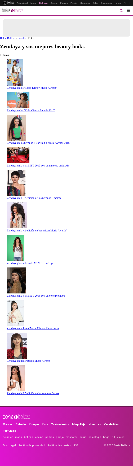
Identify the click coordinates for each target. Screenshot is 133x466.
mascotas (72, 437)
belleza (28, 437)
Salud (95, 3)
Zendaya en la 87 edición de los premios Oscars (33, 393)
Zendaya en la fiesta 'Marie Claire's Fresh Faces (33, 328)
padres (49, 437)
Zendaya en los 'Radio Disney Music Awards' (32, 87)
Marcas (8, 424)
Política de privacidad (32, 445)
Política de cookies (59, 445)
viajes (120, 437)
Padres (64, 3)
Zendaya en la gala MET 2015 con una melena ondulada (38, 165)
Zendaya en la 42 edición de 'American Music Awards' (37, 230)
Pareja (73, 3)
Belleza (43, 3)
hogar (106, 437)
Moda (33, 3)
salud (83, 437)
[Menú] (128, 10)
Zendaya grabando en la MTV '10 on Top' (30, 263)
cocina (39, 437)
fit (113, 437)
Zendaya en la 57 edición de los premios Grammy (34, 197)
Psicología (106, 3)
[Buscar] (121, 10)
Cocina (53, 3)
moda (18, 437)
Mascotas (85, 3)
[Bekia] (8, 3)
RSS (76, 445)
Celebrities (111, 424)
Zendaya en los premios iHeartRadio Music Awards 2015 (38, 142)
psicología (94, 437)
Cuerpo (34, 424)
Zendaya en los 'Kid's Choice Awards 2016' (31, 110)
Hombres (95, 424)
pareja (60, 437)
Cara (45, 424)
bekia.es (8, 437)
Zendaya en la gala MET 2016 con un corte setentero (36, 295)
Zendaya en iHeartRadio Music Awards (28, 360)
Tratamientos (60, 424)
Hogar (118, 3)
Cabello (21, 38)
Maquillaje (79, 424)
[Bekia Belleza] (12, 10)
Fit (125, 3)
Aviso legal (9, 445)
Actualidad (22, 3)
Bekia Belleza (7, 38)
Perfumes (9, 430)
